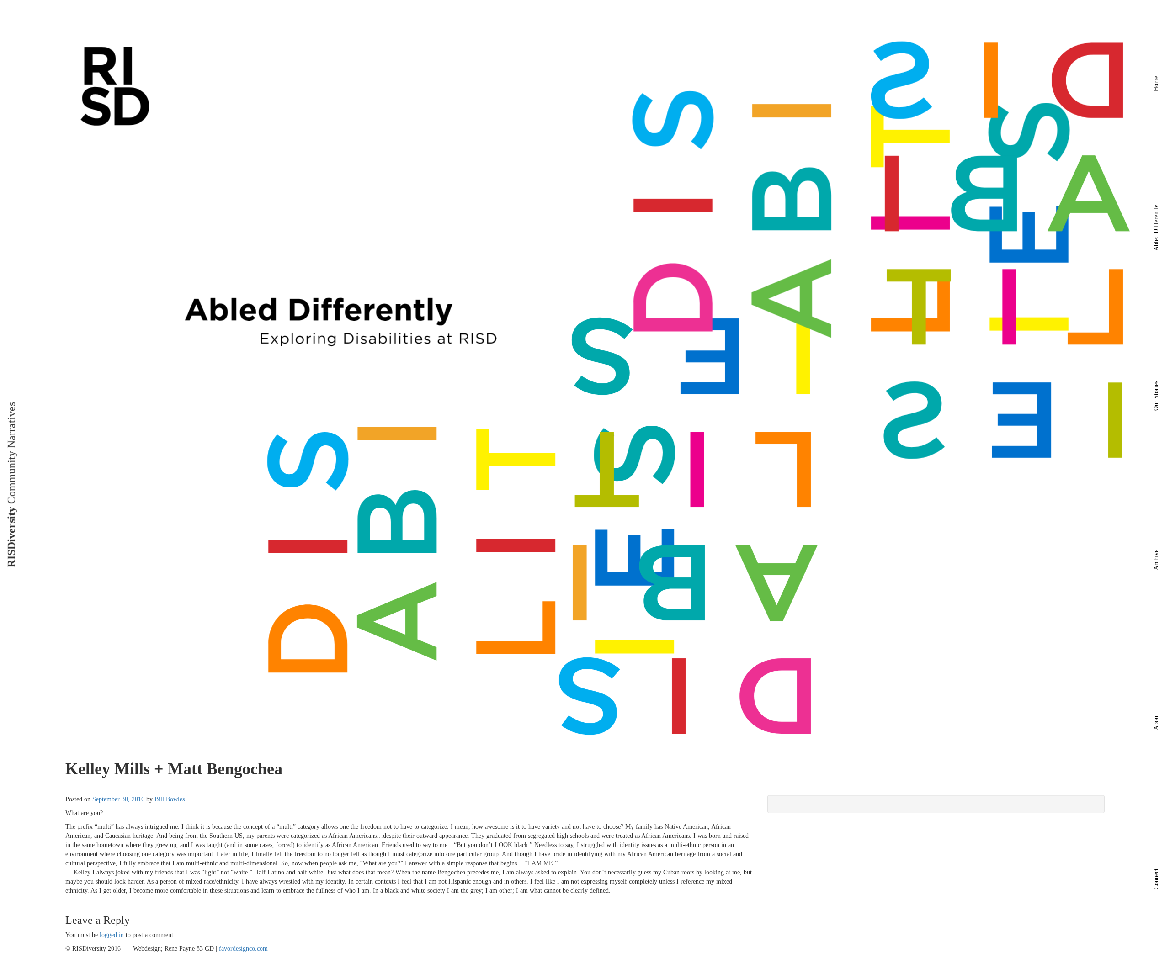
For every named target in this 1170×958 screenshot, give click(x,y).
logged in (112, 935)
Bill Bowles (169, 799)
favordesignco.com (243, 948)
